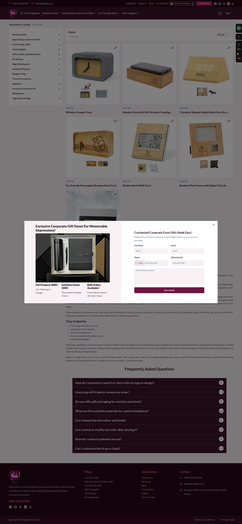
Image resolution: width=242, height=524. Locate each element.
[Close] (213, 224)
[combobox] (139, 263)
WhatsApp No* (177, 257)
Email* (173, 245)
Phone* (137, 257)
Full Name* (138, 245)
